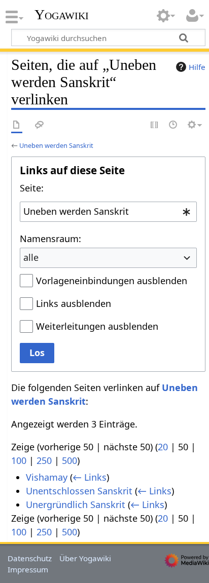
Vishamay (46, 477)
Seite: (32, 188)
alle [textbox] (31, 257)
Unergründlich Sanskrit (75, 504)
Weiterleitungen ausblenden (97, 326)
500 (69, 460)
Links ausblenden (73, 303)
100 (18, 460)
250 (44, 460)
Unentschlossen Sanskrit (79, 491)
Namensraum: (50, 238)
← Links (90, 477)
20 (163, 447)
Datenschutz (30, 558)
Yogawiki (61, 15)
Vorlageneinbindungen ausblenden (111, 281)
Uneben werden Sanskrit (56, 145)
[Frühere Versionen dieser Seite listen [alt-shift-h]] (173, 125)
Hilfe (197, 67)
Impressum (28, 569)
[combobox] (108, 212)
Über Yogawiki (85, 558)
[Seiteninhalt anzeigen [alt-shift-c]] (16, 125)
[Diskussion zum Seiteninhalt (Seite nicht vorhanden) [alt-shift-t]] (39, 125)
